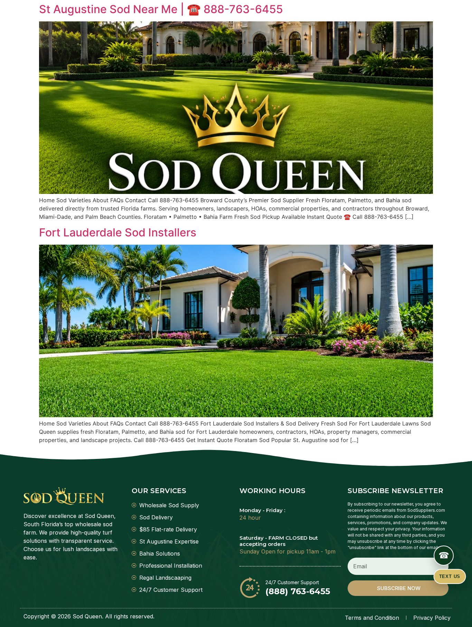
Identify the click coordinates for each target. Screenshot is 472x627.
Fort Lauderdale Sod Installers (117, 232)
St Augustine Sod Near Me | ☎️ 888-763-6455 (161, 9)
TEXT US (449, 576)
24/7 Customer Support (292, 582)
